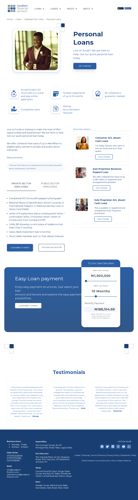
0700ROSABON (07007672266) (15, 457)
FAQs (133, 455)
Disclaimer (125, 455)
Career (77, 455)
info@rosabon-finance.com (14, 471)
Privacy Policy (113, 455)
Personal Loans (53, 19)
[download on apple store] (120, 8)
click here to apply (28, 306)
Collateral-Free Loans (34, 19)
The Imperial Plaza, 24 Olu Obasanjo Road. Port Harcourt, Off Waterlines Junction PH (53, 459)
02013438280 (13, 460)
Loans (18, 19)
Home (10, 19)
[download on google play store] (128, 8)
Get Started (85, 66)
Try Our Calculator (52, 247)
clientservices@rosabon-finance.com (18, 475)
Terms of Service (98, 455)
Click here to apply (20, 248)
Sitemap (86, 455)
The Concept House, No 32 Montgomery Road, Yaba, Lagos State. (54, 446)
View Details (104, 157)
